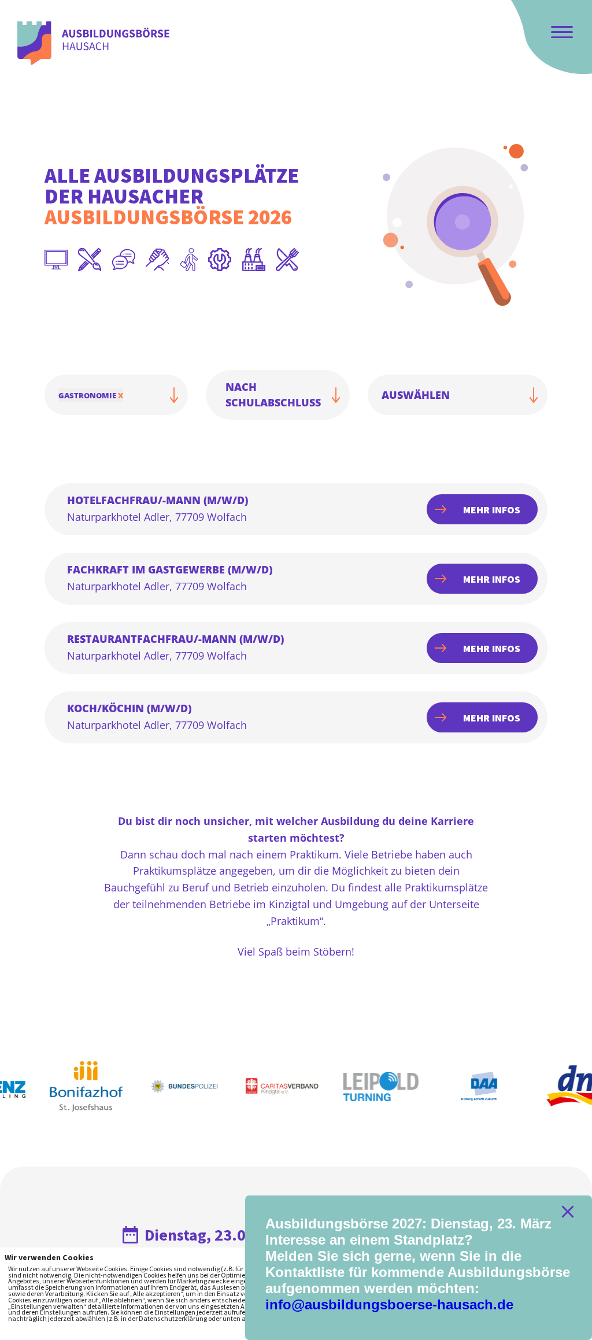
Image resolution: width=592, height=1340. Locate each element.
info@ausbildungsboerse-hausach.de (389, 1304)
